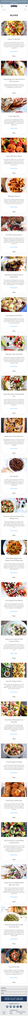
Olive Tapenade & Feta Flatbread (14, 600)
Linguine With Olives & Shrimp (14, 156)
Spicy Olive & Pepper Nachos (14, 681)
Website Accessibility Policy (21, 1012)
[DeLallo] (14, 6)
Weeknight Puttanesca (14, 196)
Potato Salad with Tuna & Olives (14, 316)
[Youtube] (14, 1007)
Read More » (14, 51)
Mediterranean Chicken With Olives (13, 436)
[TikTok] (21, 1007)
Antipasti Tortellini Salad (14, 39)
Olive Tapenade (14, 476)
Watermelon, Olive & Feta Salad (14, 354)
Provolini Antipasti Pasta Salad (14, 762)
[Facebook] (7, 1007)
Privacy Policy (4, 1012)
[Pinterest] (18, 1007)
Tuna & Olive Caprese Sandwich (14, 235)
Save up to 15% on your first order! (14, 999)
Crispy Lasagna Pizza (14, 116)
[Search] (25, 9)
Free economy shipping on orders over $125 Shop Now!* (14, 2)
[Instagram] (11, 1007)
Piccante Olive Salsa (14, 967)
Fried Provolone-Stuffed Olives (14, 801)
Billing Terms (11, 1012)
